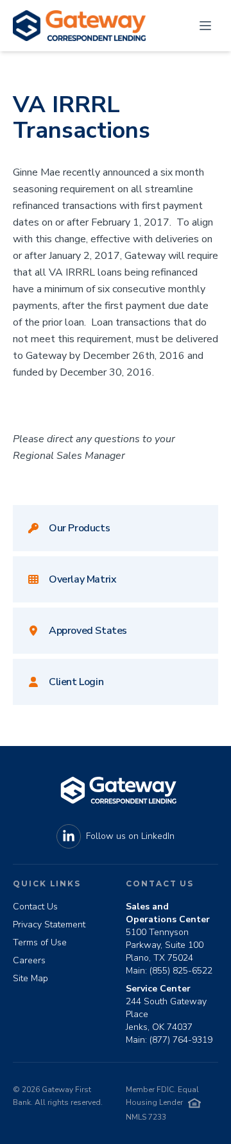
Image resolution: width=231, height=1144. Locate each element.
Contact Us (35, 906)
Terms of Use (40, 942)
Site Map (30, 978)
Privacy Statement (49, 924)
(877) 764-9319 (181, 1040)
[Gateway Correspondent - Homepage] (79, 25)
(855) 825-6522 (181, 971)
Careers (29, 960)
